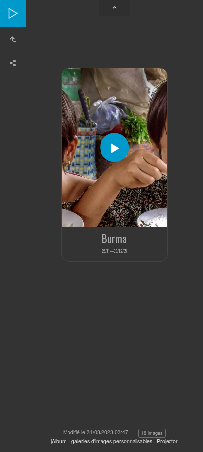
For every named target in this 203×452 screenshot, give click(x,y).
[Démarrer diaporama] (114, 147)
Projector (167, 441)
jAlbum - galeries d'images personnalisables (101, 441)
